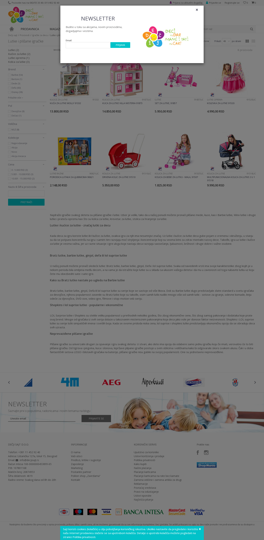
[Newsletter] (166, 36)
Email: (69, 40)
